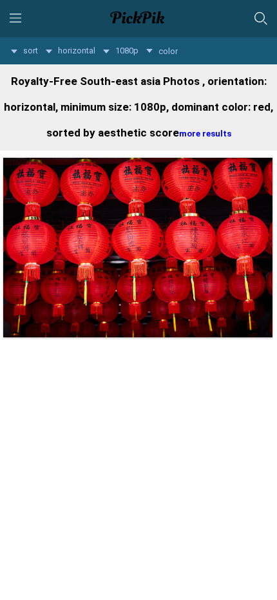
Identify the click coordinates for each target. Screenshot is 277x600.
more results (205, 133)
